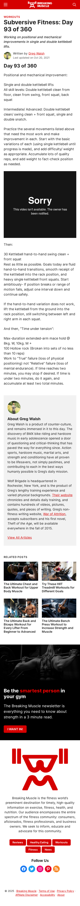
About (61, 894)
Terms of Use (47, 890)
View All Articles (19, 537)
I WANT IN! (15, 729)
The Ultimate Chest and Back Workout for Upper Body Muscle (21, 587)
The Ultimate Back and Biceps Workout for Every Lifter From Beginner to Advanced (20, 626)
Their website (62, 495)
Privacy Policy (65, 890)
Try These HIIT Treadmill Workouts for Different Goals (58, 587)
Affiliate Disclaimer (26, 894)
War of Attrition (54, 514)
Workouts (12, 16)
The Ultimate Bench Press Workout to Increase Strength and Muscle (57, 626)
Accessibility (47, 894)
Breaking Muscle (26, 890)
